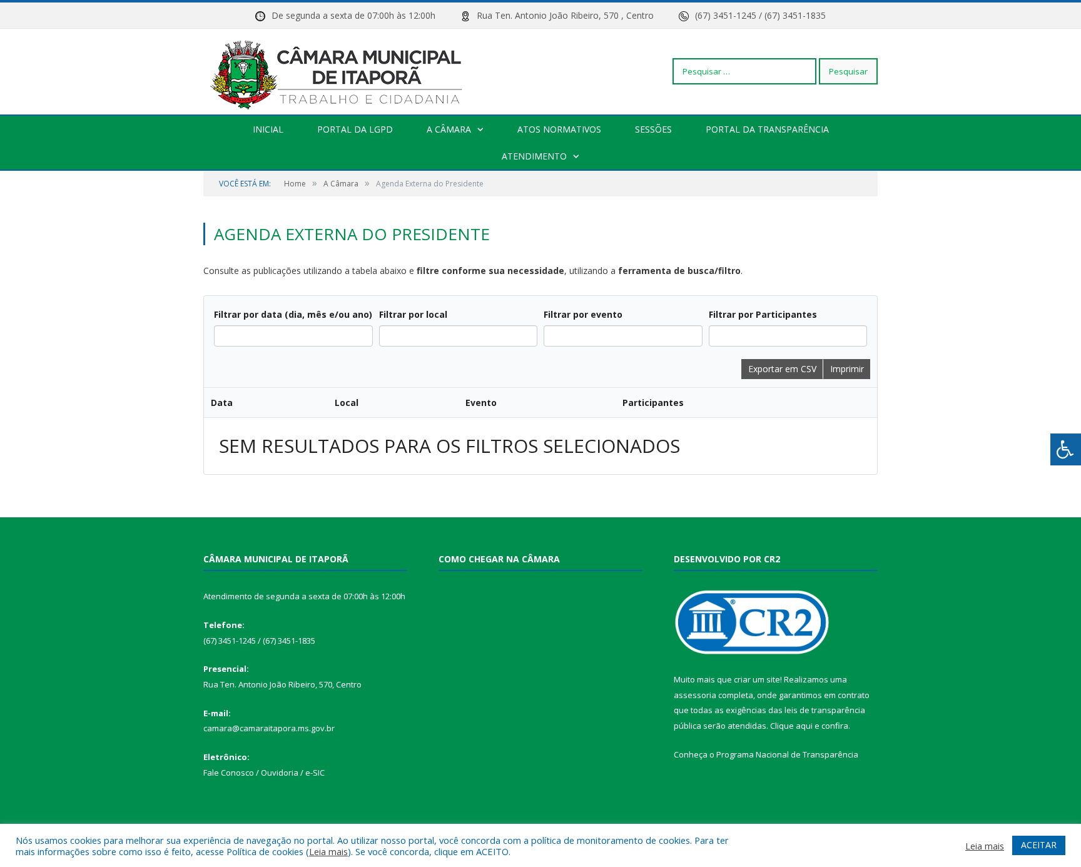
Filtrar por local (413, 314)
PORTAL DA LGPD (355, 129)
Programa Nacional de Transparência (787, 754)
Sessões (653, 129)
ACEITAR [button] (1039, 845)
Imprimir (847, 369)
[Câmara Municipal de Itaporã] (339, 71)
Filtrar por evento (583, 314)
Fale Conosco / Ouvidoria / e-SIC (264, 772)
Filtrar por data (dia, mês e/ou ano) (293, 314)
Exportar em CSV (782, 369)
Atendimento (534, 156)
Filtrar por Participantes (763, 314)
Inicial (268, 129)
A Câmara (449, 129)
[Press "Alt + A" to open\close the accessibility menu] (1065, 449)
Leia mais (328, 851)
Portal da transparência (767, 129)
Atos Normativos (559, 129)
